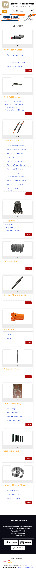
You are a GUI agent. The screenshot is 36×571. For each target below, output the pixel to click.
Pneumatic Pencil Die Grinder (16, 63)
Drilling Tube (9, 228)
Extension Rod (10, 261)
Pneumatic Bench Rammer (15, 177)
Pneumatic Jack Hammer (15, 184)
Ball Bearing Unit (12, 412)
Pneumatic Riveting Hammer (16, 165)
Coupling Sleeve (11, 450)
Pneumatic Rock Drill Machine (14, 110)
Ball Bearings (11, 409)
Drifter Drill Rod (10, 225)
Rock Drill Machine (12, 97)
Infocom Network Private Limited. (25, 567)
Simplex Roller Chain (13, 490)
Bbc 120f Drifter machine (13, 101)
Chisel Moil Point (11, 369)
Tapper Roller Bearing (14, 416)
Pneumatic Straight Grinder (16, 59)
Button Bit (10, 339)
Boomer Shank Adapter (15, 295)
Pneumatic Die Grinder (14, 66)
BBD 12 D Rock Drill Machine (14, 104)
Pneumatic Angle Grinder (15, 55)
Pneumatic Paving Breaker (15, 173)
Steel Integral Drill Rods (12, 230)
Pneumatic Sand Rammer (15, 146)
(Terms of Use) (28, 565)
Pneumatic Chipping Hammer (16, 180)
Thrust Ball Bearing (13, 420)
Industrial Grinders (12, 49)
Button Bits (8, 329)
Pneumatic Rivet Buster (14, 161)
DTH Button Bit (12, 335)
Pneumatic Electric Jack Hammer (14, 189)
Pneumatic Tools (11, 140)
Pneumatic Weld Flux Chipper (16, 149)
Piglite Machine (12, 157)
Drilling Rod (9, 220)
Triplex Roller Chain (13, 498)
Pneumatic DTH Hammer (15, 169)
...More (29, 70)
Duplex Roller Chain (13, 494)
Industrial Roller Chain (14, 485)
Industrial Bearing (12, 403)
